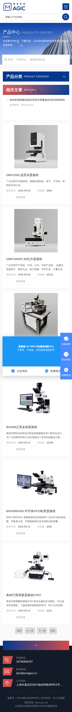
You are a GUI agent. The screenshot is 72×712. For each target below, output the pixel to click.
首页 (10, 59)
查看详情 (20, 197)
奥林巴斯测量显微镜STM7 (23, 595)
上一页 (29, 630)
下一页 (42, 630)
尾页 (53, 630)
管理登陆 (29, 702)
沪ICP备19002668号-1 (29, 698)
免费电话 (55, 371)
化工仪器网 (59, 698)
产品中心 (21, 59)
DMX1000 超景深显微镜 (22, 175)
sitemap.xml (41, 702)
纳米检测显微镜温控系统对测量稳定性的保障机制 (37, 99)
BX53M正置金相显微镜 (21, 427)
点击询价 (21, 371)
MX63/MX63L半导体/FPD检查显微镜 (30, 511)
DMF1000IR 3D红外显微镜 (24, 259)
